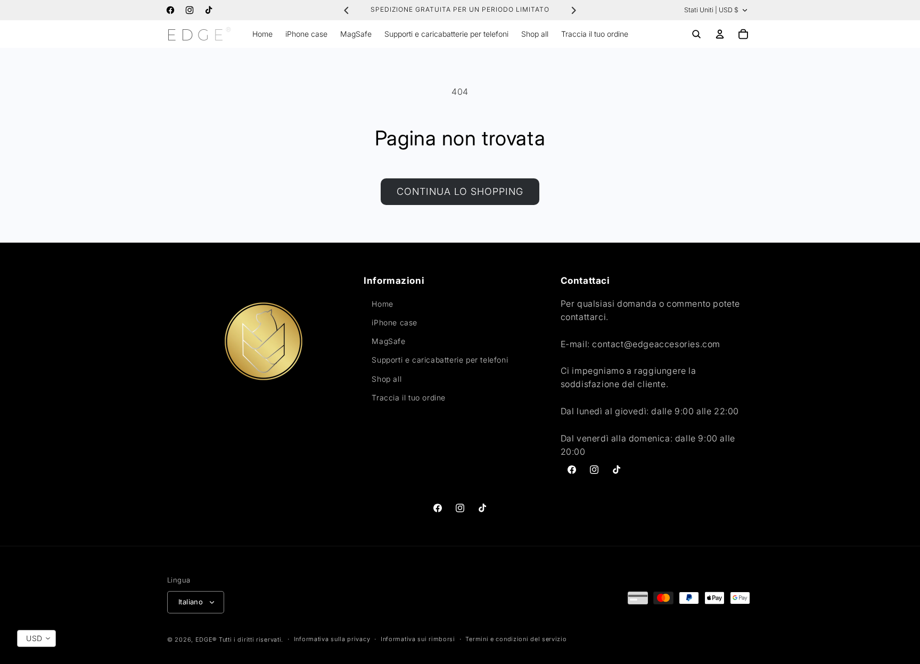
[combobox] (36, 638)
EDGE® (207, 639)
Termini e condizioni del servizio (515, 639)
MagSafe (388, 341)
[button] (696, 34)
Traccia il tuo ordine (409, 397)
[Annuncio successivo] (573, 10)
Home (382, 303)
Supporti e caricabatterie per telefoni (440, 359)
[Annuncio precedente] (346, 10)
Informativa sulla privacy (332, 639)
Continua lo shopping (460, 191)
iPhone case (394, 322)
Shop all (386, 378)
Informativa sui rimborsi (418, 639)
